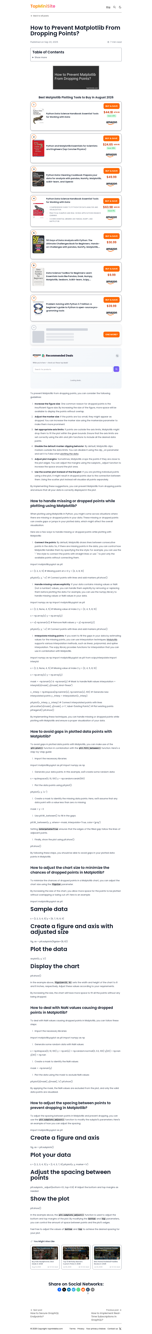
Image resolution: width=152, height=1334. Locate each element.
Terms (72, 1328)
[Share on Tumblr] (88, 1289)
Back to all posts (41, 15)
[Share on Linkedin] (69, 1289)
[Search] (114, 7)
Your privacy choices (96, 1328)
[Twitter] (120, 1328)
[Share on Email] (93, 1289)
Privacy (80, 1328)
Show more (41, 57)
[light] (120, 7)
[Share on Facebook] (59, 1289)
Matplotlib (112, 639)
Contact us (112, 1328)
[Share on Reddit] (83, 1289)
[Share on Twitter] (64, 1289)
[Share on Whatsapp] (78, 1289)
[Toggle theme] (117, 356)
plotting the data (69, 453)
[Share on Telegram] (74, 1289)
